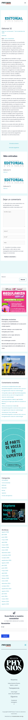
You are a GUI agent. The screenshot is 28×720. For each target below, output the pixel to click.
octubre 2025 (5, 558)
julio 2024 (4, 593)
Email (2, 627)
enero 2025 (5, 581)
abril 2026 (4, 542)
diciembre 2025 (6, 552)
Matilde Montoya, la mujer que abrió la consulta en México (14, 401)
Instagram (14, 702)
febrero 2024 (5, 601)
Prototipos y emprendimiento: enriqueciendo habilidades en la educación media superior (14, 324)
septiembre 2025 (6, 560)
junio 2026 (4, 537)
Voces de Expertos (7, 495)
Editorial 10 (7, 170)
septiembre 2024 (6, 588)
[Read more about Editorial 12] (13, 180)
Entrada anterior (14, 143)
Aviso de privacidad (14, 693)
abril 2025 (4, 573)
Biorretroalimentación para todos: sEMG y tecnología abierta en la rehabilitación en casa (13, 346)
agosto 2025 (5, 563)
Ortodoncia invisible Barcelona (10, 386)
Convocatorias (6, 483)
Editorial (4, 35)
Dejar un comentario (7, 31)
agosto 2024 (5, 591)
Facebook (14, 700)
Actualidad (5, 480)
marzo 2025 (5, 576)
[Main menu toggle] (25, 2)
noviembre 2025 (6, 555)
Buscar (4, 277)
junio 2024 (4, 596)
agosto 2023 (5, 604)
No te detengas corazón (9, 340)
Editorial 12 (7, 186)
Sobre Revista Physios (14, 683)
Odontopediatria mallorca (9, 399)
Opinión (4, 493)
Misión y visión (14, 685)
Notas (3, 490)
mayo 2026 (5, 540)
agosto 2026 (5, 532)
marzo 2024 (5, 599)
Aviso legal (14, 692)
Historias (4, 488)
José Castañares (9, 38)
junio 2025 (4, 568)
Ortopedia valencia (7, 393)
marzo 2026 (5, 545)
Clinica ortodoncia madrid (9, 406)
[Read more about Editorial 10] (13, 163)
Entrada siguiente (14, 147)
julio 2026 (4, 534)
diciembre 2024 (6, 583)
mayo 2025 (5, 570)
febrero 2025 (5, 578)
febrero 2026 (5, 547)
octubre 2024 (5, 586)
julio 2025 (4, 565)
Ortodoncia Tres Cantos (8, 412)
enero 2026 (5, 550)
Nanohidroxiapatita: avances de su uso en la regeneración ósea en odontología (14, 395)
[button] (25, 645)
